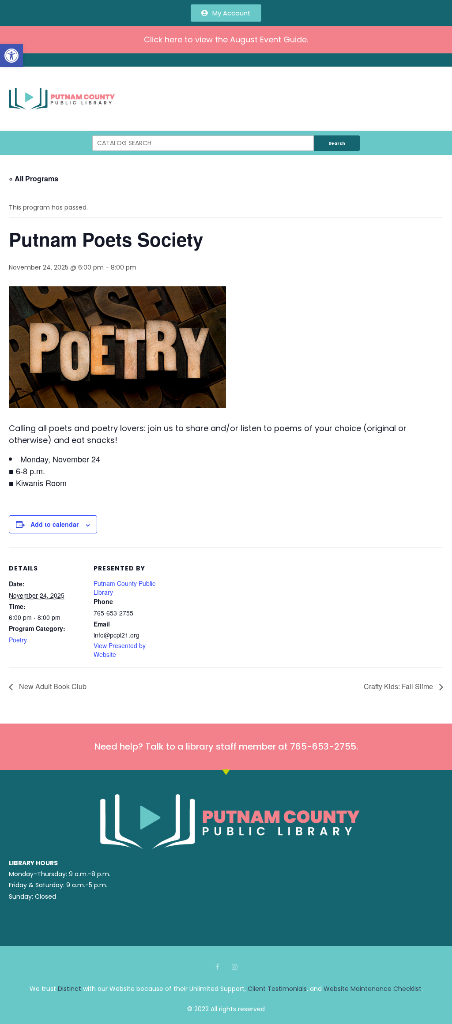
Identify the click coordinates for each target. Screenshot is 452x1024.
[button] (11, 55)
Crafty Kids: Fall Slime (399, 686)
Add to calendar (54, 524)
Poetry (18, 639)
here (173, 39)
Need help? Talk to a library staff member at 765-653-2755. (226, 746)
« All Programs (33, 178)
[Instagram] (234, 967)
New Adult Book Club (52, 686)
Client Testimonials (277, 988)
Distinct (69, 988)
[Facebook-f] (217, 967)
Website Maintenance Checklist (373, 988)
